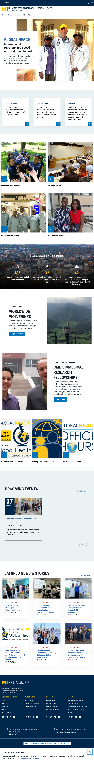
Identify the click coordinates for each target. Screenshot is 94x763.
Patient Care (30, 697)
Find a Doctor (29, 701)
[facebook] (3, 717)
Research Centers (52, 706)
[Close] (90, 752)
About (4, 701)
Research (50, 697)
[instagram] (7, 717)
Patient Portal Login (31, 706)
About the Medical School (75, 709)
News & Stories (6, 712)
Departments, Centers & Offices (77, 706)
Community (5, 706)
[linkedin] (55, 717)
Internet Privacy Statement (31, 758)
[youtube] (14, 717)
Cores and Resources (53, 709)
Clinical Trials (50, 701)
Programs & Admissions (75, 701)
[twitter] (10, 717)
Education (71, 697)
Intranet (69, 712)
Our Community (72, 703)
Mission (4, 703)
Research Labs (51, 703)
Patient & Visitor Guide (32, 703)
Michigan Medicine (9, 697)
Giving (4, 709)
